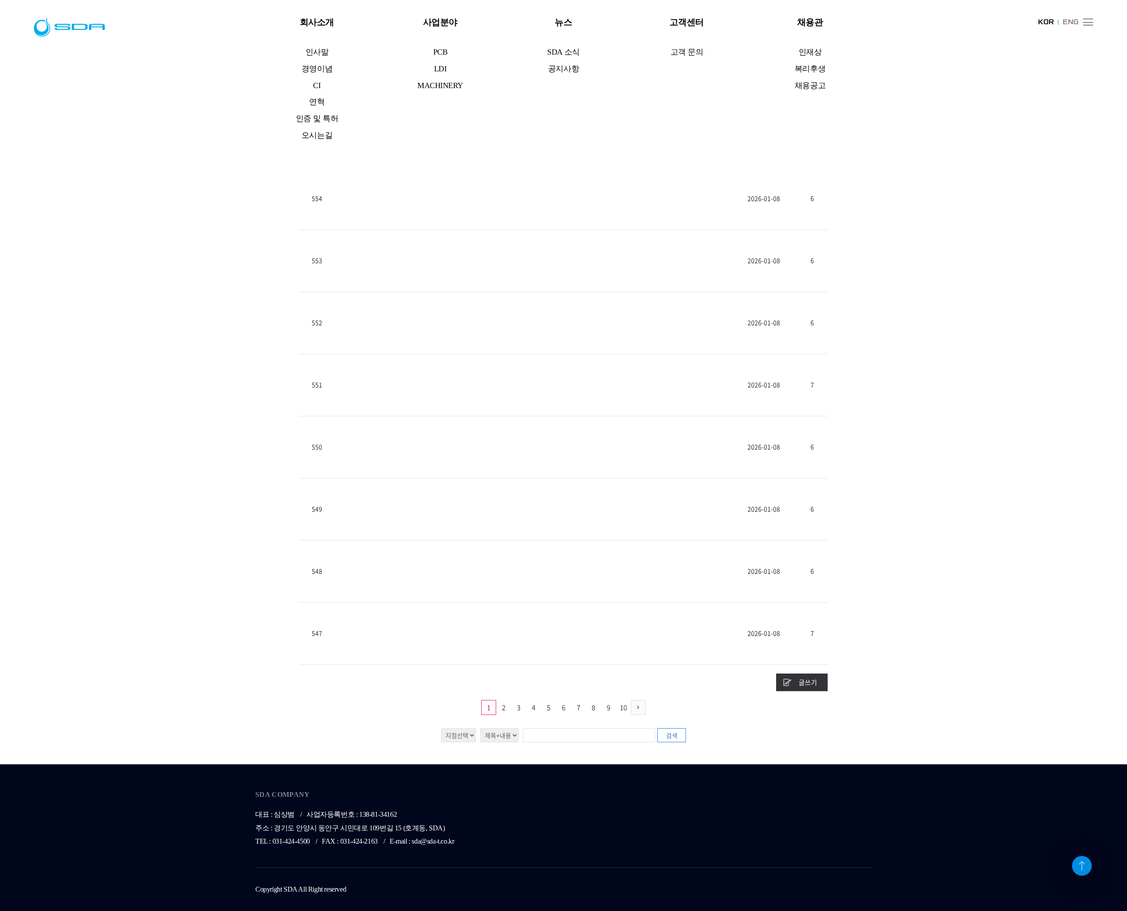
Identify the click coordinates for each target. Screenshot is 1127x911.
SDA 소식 (563, 52)
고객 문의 (686, 52)
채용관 (810, 22)
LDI (440, 68)
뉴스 (563, 22)
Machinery (440, 85)
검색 (672, 735)
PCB (440, 52)
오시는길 (317, 135)
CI (316, 85)
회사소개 (317, 22)
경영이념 (317, 68)
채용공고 (810, 85)
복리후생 (810, 68)
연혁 (316, 101)
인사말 (317, 52)
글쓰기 (808, 682)
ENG (1071, 22)
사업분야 (440, 22)
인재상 (810, 52)
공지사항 (563, 68)
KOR (1046, 22)
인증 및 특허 (317, 118)
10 (623, 707)
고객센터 (687, 22)
